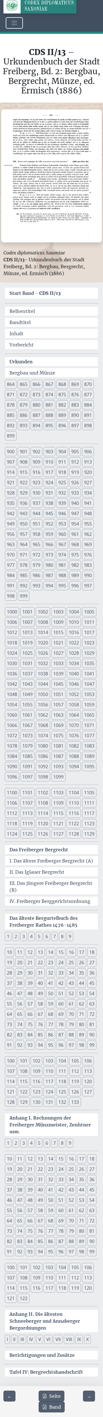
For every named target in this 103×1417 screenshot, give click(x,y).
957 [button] (23, 534)
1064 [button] (74, 715)
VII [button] (58, 1339)
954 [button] (75, 524)
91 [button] (9, 1045)
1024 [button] (12, 653)
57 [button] (30, 1004)
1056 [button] (43, 704)
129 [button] (23, 1102)
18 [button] (91, 952)
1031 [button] (27, 663)
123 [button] (36, 1092)
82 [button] (9, 1035)
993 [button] (36, 586)
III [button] (22, 1339)
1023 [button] (89, 643)
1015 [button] (58, 632)
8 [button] (62, 936)
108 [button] (23, 1071)
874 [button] (49, 394)
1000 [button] (12, 612)
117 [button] (49, 1081)
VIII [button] (69, 1339)
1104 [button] (74, 792)
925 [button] (62, 482)
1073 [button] (27, 735)
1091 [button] (27, 766)
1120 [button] (43, 823)
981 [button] (62, 565)
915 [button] (23, 472)
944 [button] (36, 513)
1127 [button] (58, 834)
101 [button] (23, 1061)
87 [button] (61, 1035)
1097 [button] (27, 777)
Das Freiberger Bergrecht (38, 849)
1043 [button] (27, 684)
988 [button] (62, 575)
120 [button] (88, 1081)
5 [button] (39, 936)
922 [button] (23, 482)
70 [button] (71, 1014)
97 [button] (71, 1045)
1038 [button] (43, 674)
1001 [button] (27, 612)
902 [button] (36, 451)
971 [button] (23, 555)
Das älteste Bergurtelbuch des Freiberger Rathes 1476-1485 (43, 921)
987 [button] (49, 575)
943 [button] (23, 513)
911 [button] (62, 462)
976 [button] (88, 555)
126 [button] (75, 1092)
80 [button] (81, 1024)
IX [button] (79, 1339)
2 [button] (16, 936)
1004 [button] (74, 612)
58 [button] (40, 1004)
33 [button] (61, 973)
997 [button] (88, 586)
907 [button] (11, 462)
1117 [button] (89, 813)
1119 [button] (27, 823)
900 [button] (11, 451)
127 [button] (88, 1092)
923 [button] (36, 482)
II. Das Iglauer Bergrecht (36, 872)
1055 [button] (27, 704)
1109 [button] (58, 803)
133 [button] (75, 1102)
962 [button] (88, 534)
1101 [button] (27, 792)
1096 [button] (12, 777)
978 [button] (23, 565)
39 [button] (30, 983)
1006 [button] (12, 622)
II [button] (14, 1339)
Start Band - (35, 293)
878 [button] (11, 405)
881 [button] (49, 405)
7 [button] (54, 936)
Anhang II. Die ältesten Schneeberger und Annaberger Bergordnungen (44, 1321)
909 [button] (36, 462)
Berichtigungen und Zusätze (42, 1355)
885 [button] (11, 415)
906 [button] (88, 451)
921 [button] (11, 482)
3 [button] (23, 936)
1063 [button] (58, 715)
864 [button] (11, 384)
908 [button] (23, 462)
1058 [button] (74, 704)
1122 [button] (74, 823)
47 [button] (19, 993)
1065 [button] (89, 715)
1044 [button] (43, 684)
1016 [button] (74, 632)
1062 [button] (43, 715)
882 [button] (62, 405)
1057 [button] (58, 704)
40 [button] (40, 983)
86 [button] (50, 1035)
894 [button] (36, 425)
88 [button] (71, 1035)
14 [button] (50, 952)
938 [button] (49, 503)
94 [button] (40, 1045)
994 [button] (49, 586)
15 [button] (61, 952)
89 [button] (81, 1035)
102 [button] (36, 1061)
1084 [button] (12, 756)
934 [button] (88, 493)
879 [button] (23, 405)
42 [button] (61, 983)
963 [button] (11, 544)
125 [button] (62, 1092)
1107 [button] (27, 803)
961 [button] (75, 534)
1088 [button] (74, 756)
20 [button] (19, 962)
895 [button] (49, 425)
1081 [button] (58, 746)
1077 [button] (89, 735)
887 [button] (36, 415)
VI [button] (48, 1339)
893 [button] (23, 425)
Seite (55, 1396)
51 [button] (61, 993)
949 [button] (11, 524)
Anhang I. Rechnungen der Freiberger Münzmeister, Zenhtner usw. (50, 1124)
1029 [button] (89, 653)
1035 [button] (89, 663)
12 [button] (30, 952)
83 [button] (19, 1035)
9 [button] (70, 936)
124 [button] (49, 1092)
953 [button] (62, 524)
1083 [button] (89, 746)
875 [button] (62, 394)
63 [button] (91, 1004)
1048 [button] (12, 694)
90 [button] (91, 1035)
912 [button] (75, 462)
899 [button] (11, 436)
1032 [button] (43, 663)
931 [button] (49, 493)
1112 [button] (12, 813)
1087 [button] (58, 756)
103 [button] (49, 1061)
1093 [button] (58, 766)
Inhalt (16, 333)
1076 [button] (74, 735)
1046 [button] (74, 684)
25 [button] (71, 962)
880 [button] (36, 405)
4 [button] (31, 936)
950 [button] (23, 524)
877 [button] (88, 394)
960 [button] (62, 534)
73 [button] (9, 1024)
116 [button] (36, 1081)
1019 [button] (27, 643)
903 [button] (49, 451)
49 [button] (40, 993)
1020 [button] (43, 643)
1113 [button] (27, 813)
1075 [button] (58, 735)
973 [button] (49, 555)
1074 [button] (43, 735)
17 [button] (81, 952)
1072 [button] (12, 735)
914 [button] (11, 472)
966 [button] (49, 544)
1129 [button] (89, 834)
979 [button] (36, 565)
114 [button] (11, 1081)
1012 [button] (12, 632)
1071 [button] (89, 725)
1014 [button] (43, 632)
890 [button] (75, 415)
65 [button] (19, 1014)
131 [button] (49, 1102)
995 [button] (62, 586)
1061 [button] (27, 715)
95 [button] (50, 1045)
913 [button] (88, 462)
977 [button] (11, 565)
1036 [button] (12, 674)
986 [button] (36, 575)
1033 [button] (58, 663)
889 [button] (62, 415)
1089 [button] (89, 756)
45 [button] (91, 983)
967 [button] (62, 544)
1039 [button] (58, 674)
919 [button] (75, 472)
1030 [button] (12, 663)
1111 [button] (89, 803)
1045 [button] (58, 684)
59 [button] (50, 1004)
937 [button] (36, 503)
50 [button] (50, 993)
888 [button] (49, 415)
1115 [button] (58, 813)
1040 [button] (74, 674)
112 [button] (75, 1071)
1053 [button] (89, 694)
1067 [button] (27, 725)
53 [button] (81, 993)
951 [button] (36, 524)
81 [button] (91, 1024)
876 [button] (75, 394)
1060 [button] (12, 715)
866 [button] (36, 384)
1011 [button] (89, 622)
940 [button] (75, 503)
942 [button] (11, 513)
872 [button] (23, 394)
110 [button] (49, 1071)
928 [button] (11, 493)
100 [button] (11, 1061)
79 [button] (71, 1024)
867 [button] (49, 384)
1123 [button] (89, 823)
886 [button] (23, 415)
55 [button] (9, 1004)
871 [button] (11, 394)
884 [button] (88, 405)
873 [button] (36, 394)
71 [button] (81, 1014)
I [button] (7, 1339)
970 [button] (11, 555)
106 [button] (88, 1061)
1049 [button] (27, 694)
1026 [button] (43, 653)
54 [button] (91, 993)
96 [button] (61, 1045)
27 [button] (91, 962)
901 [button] (23, 451)
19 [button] (9, 962)
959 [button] (49, 534)
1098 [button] (43, 777)
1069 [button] (58, 725)
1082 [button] (74, 746)
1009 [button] (58, 622)
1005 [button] (89, 612)
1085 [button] (27, 756)
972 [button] (36, 555)
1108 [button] (43, 803)
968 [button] (75, 544)
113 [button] (88, 1071)
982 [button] (75, 565)
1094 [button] (74, 766)
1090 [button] (12, 766)
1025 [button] (27, 653)
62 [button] (81, 1004)
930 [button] (36, 493)
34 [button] (71, 973)
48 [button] (30, 993)
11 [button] (19, 952)
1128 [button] (74, 834)
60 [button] (61, 1004)
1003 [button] (58, 612)
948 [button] (88, 513)
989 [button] (75, 575)
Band (55, 1407)
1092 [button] (43, 766)
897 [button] (75, 425)
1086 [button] (43, 756)
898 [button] (88, 425)
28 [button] (9, 973)
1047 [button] (89, 684)
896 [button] (62, 425)
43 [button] (71, 983)
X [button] (87, 1339)
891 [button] (88, 415)
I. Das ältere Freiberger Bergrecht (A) (51, 861)
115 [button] (23, 1081)
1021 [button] (58, 643)
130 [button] (36, 1102)
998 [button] (11, 596)
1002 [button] (43, 612)
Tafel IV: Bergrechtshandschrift (46, 1372)
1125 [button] (27, 834)
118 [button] (62, 1081)
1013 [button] (27, 632)
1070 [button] (74, 725)
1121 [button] (58, 823)
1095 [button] (89, 766)
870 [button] (88, 384)
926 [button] (75, 482)
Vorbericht (21, 345)
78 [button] (61, 1024)
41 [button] (50, 983)
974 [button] (62, 555)
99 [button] (91, 1045)
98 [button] (81, 1045)
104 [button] (62, 1061)
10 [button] (9, 952)
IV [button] (31, 1339)
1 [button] (8, 936)
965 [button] (36, 544)
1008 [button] (43, 622)
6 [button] (46, 936)
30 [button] (30, 973)
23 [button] (50, 962)
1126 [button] (43, 834)
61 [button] (71, 1004)
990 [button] (88, 575)
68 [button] (50, 1014)
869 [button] (75, 384)
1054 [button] (12, 704)
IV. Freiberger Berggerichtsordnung (49, 901)
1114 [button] (43, 813)
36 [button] (91, 973)
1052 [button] (74, 694)
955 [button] (88, 524)
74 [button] (19, 1024)
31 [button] (40, 973)
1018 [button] (12, 643)
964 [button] (23, 544)
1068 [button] (43, 725)
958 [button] (36, 534)
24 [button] (61, 962)
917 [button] (49, 472)
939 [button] (62, 503)
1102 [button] (43, 792)
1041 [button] (89, 674)
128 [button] (11, 1102)
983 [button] (88, 565)
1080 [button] (43, 746)
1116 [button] (74, 813)
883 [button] (75, 405)
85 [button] (40, 1035)
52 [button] (71, 993)
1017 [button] (89, 632)
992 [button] (23, 586)
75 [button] (30, 1024)
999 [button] (23, 596)
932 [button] (62, 493)
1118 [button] (12, 823)
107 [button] (11, 1071)
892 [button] (11, 425)
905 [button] (75, 451)
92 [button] (19, 1045)
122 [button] (23, 1092)
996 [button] (75, 586)
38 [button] (19, 983)
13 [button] (40, 952)
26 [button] (81, 962)
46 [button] (9, 993)
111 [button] (62, 1071)
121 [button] (11, 1092)
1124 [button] (12, 834)
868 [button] (62, 384)
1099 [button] (58, 777)
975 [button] (75, 555)
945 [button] (49, 513)
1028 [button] (74, 653)
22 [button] (40, 962)
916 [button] (36, 472)
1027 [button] (58, 653)
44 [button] (81, 983)
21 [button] (30, 962)
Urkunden (21, 361)
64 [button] (9, 1014)
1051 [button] (58, 694)
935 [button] (11, 503)
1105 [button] (89, 792)
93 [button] (30, 1045)
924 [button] (49, 482)
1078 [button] (12, 746)
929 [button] (23, 493)
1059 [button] (89, 704)
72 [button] (91, 1014)
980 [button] (49, 565)
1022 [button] (74, 643)
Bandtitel (20, 322)
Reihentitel (22, 311)
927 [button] (88, 482)
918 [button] (62, 472)
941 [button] (88, 503)
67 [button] (40, 1014)
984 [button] (11, 575)
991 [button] (11, 586)
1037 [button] (27, 674)
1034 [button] (74, 663)
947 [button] (75, 513)
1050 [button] (43, 694)
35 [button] (81, 973)
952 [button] (49, 524)
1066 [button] (12, 725)
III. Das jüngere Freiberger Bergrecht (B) (50, 886)
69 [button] (61, 1014)
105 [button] (75, 1061)
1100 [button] (12, 792)
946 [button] (62, 513)
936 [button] (23, 503)
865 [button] (23, 384)
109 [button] (36, 1071)
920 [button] (88, 472)
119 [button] (75, 1081)
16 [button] (71, 952)
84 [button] (30, 1035)
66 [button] (30, 1014)
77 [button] (50, 1024)
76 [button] (40, 1024)
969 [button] (88, 544)
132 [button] (62, 1102)
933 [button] (75, 493)
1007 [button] (27, 622)
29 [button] (19, 973)
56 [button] (19, 1004)
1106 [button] (12, 803)
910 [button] (49, 462)
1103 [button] (58, 792)
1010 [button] (74, 622)
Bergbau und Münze (32, 373)
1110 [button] (74, 803)
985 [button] (23, 575)
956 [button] (11, 534)
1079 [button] (27, 746)
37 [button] (9, 983)
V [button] (39, 1339)
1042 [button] (12, 684)
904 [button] (62, 451)
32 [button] (50, 973)
